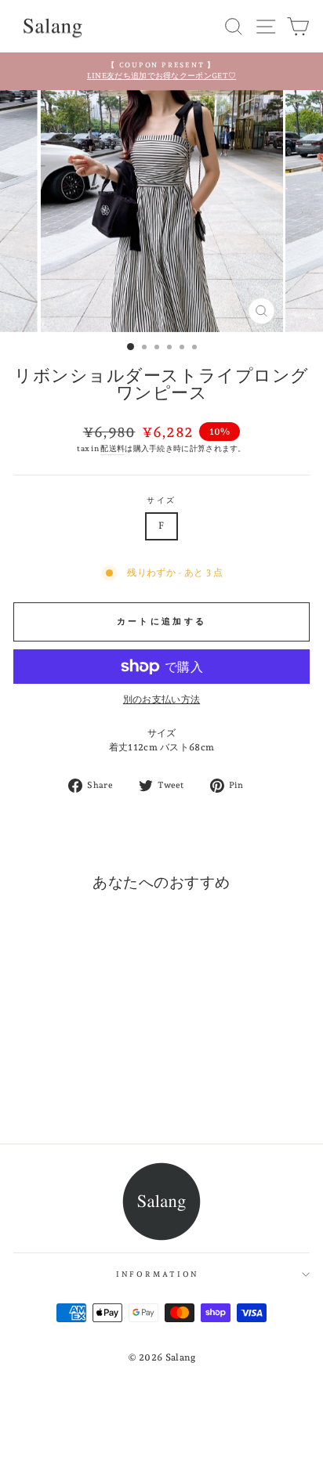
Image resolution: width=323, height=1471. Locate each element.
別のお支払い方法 (161, 699)
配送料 (112, 448)
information (158, 1274)
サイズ (162, 500)
